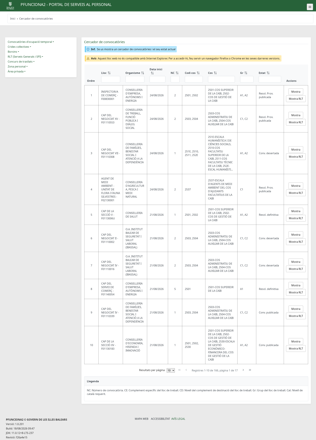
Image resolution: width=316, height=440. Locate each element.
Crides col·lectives (18, 47)
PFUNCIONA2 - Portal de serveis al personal (66, 4)
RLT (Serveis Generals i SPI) (24, 56)
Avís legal (178, 419)
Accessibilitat (160, 419)
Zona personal (17, 66)
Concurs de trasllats (20, 61)
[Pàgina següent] (243, 370)
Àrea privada (16, 71)
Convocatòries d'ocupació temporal (30, 42)
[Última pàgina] (250, 370)
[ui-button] (310, 7)
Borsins (12, 51)
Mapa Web (141, 419)
